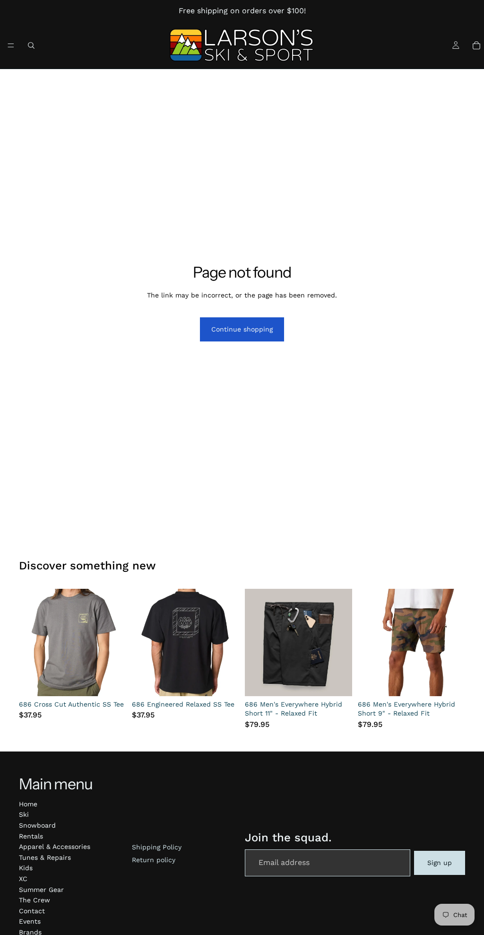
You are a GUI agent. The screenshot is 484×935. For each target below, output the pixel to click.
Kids (26, 868)
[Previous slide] (29, 642)
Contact (32, 911)
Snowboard (37, 825)
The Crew (34, 900)
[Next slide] (115, 642)
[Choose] (111, 681)
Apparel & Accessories (54, 846)
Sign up (439, 862)
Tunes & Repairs (45, 857)
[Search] (31, 45)
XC (23, 879)
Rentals (31, 836)
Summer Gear (41, 889)
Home (28, 804)
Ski (24, 814)
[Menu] (11, 45)
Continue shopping (242, 329)
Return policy (153, 860)
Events (30, 921)
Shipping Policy (157, 847)
